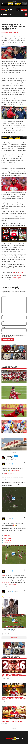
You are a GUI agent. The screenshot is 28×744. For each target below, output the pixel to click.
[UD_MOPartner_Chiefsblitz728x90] (14, 5)
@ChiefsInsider (7, 542)
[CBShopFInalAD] (14, 359)
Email (3, 321)
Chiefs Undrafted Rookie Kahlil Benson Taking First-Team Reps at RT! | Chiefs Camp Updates (13, 698)
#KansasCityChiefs (16, 277)
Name (3, 315)
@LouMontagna (7, 540)
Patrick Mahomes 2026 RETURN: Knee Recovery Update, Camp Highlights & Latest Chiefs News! (13, 676)
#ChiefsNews (13, 279)
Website (3, 327)
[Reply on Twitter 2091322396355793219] (2, 634)
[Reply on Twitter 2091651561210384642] (2, 514)
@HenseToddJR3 (8, 539)
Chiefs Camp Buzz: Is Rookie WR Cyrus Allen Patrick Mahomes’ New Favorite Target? (13, 720)
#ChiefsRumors (20, 279)
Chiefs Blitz (8, 464)
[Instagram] (12, 14)
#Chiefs (4, 575)
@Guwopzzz (7, 535)
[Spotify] (10, 14)
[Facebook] (6, 14)
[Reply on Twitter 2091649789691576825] (2, 566)
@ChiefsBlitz (16, 464)
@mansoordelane (15, 470)
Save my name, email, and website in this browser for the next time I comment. (13, 336)
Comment (4, 296)
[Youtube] (3, 14)
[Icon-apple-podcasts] (8, 14)
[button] (26, 14)
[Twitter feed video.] (14, 499)
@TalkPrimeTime (11, 584)
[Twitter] (1, 14)
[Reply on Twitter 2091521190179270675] (2, 587)
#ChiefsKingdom (5, 279)
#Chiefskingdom (10, 598)
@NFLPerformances (8, 473)
